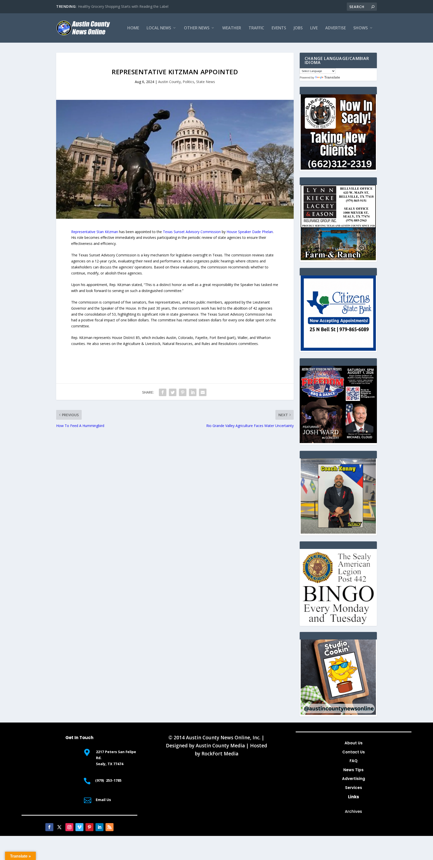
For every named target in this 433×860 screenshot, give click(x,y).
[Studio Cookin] (338, 713)
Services (353, 787)
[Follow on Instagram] (69, 827)
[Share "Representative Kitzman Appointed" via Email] (203, 392)
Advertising (353, 778)
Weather (231, 28)
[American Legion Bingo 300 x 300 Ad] (338, 622)
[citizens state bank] (338, 349)
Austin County (169, 81)
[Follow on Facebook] (49, 827)
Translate (332, 77)
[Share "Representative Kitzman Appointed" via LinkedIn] (193, 392)
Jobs (298, 28)
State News (205, 81)
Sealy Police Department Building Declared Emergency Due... (127, 6)
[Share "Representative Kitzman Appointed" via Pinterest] (183, 392)
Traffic (256, 28)
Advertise (335, 28)
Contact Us (353, 752)
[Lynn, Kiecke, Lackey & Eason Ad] (338, 258)
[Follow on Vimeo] (79, 827)
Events (279, 28)
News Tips (353, 769)
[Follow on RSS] (109, 827)
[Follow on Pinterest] (89, 827)
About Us (354, 743)
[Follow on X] (59, 827)
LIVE (314, 28)
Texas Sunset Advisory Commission (192, 231)
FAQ (354, 760)
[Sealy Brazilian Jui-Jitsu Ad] (338, 532)
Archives (353, 811)
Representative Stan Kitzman (94, 231)
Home (133, 28)
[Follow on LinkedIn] (99, 827)
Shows (360, 28)
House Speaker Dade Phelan (250, 231)
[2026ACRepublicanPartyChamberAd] (338, 441)
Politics (188, 81)
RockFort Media (219, 753)
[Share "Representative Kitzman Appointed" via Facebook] (163, 392)
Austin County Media (220, 745)
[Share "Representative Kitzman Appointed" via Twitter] (173, 392)
